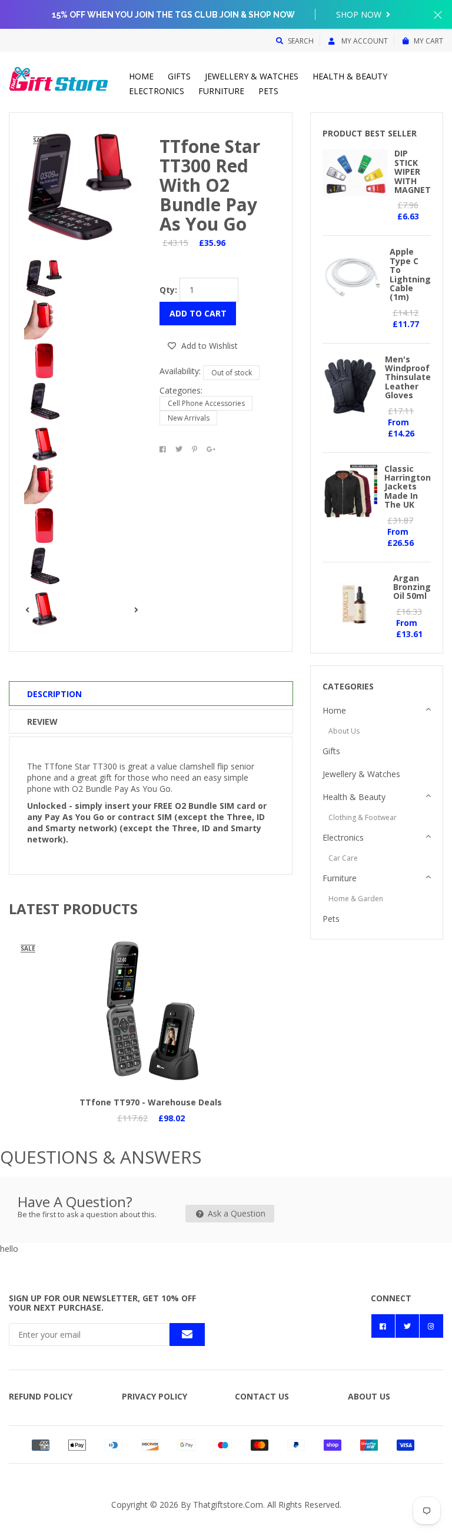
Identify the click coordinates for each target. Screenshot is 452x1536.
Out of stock (231, 373)
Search (301, 41)
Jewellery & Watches (251, 76)
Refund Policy (40, 1396)
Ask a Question (235, 1213)
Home (141, 76)
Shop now (360, 14)
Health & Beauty (350, 76)
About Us (344, 731)
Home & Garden (355, 899)
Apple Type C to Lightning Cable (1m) (410, 274)
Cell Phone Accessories (206, 403)
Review (42, 721)
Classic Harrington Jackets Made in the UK (407, 487)
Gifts (179, 76)
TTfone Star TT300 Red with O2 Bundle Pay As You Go (209, 185)
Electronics (156, 90)
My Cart (428, 41)
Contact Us (262, 1396)
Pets (268, 90)
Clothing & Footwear (362, 817)
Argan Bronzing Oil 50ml (412, 587)
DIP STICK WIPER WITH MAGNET (412, 171)
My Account (364, 41)
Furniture (221, 90)
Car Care (343, 858)
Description (54, 693)
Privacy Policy (154, 1396)
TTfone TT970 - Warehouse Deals (150, 1102)
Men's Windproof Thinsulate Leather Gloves (408, 377)
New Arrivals (189, 418)
